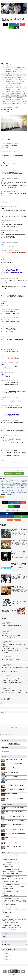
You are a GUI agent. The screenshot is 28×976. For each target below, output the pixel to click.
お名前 (1, 703)
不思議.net (6, 956)
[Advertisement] (14, 47)
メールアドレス (3, 707)
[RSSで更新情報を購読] (14, 520)
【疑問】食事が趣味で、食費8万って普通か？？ (12, 71)
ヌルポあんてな (7, 953)
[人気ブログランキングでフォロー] (14, 473)
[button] (16, 27)
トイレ (3, 496)
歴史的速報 (6, 957)
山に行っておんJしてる (7, 65)
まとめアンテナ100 (7, 954)
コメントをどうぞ (4, 712)
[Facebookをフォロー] (7, 516)
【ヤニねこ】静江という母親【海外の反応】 (12, 89)
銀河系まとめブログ (7, 959)
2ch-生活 (3, 494)
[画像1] (14, 122)
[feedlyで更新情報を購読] (21, 516)
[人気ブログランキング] (17, 743)
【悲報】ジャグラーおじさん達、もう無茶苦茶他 (13, 97)
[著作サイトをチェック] (7, 513)
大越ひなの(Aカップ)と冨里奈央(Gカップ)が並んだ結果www (14, 492)
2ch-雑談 (8, 494)
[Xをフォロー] (21, 513)
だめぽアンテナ (7, 951)
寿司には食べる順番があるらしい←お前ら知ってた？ (14, 77)
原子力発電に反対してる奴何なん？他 (10, 73)
